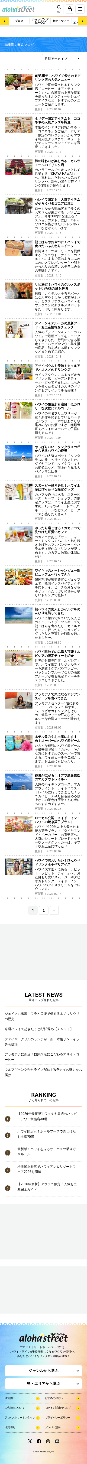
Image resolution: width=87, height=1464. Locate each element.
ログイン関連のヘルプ (57, 1407)
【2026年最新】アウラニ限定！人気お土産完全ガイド (47, 1186)
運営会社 (10, 1398)
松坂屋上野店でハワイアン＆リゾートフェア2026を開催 (46, 1169)
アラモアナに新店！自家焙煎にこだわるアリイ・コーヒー (42, 1056)
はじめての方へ (54, 1398)
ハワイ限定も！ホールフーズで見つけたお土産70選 (46, 1133)
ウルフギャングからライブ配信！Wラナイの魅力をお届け (43, 1072)
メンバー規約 (52, 1427)
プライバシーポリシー (57, 1417)
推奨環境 (10, 1427)
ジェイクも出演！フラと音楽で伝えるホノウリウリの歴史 (42, 1016)
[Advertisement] (28, 1290)
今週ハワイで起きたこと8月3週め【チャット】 (39, 1029)
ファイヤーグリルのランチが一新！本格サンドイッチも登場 (42, 1041)
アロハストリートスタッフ (20, 1417)
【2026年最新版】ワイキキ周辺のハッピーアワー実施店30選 (47, 1116)
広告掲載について (15, 1407)
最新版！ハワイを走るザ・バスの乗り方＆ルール (46, 1151)
